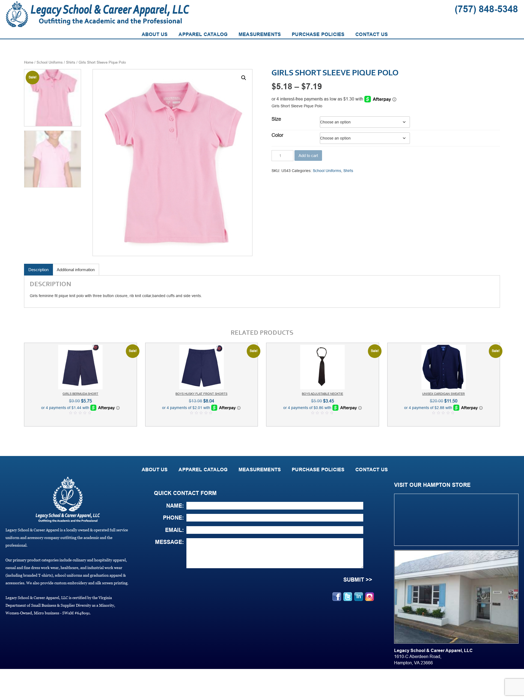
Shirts (70, 62)
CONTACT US (371, 34)
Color (277, 135)
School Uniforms (50, 62)
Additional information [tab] (76, 269)
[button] (244, 78)
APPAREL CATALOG (203, 34)
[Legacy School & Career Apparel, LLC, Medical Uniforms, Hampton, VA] (8, 684)
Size (276, 119)
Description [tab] (38, 269)
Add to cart (308, 155)
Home (28, 62)
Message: (169, 542)
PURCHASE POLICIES (318, 34)
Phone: (173, 518)
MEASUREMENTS (260, 34)
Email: (174, 530)
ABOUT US (155, 34)
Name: (175, 506)
